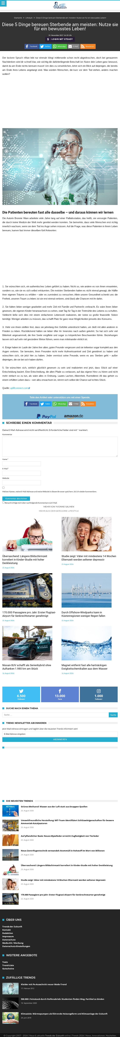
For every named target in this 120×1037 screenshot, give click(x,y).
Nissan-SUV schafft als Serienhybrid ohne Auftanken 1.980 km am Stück (26, 667)
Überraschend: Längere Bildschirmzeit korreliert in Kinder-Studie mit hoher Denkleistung (24, 560)
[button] (32, 46)
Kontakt (6, 929)
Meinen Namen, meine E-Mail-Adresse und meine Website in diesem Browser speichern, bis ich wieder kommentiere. (49, 491)
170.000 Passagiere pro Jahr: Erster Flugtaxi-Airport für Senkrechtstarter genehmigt (29, 614)
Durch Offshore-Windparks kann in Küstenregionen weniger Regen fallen (83, 614)
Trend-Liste (8, 965)
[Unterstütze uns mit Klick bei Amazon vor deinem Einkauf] (73, 415)
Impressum (8, 936)
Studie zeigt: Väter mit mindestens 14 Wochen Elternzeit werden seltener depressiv (89, 558)
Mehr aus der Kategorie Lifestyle (59, 511)
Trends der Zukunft (12, 926)
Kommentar (7, 434)
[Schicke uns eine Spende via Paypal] (46, 415)
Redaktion (7, 933)
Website (5, 478)
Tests (5, 962)
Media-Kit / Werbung (12, 943)
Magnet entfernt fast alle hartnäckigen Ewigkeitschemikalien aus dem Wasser (85, 667)
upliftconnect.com (19, 388)
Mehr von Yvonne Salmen (58, 506)
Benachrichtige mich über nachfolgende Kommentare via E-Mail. (31, 503)
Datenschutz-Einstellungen (16, 946)
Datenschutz (8, 939)
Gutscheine (8, 968)
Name (5, 459)
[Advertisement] (60, 102)
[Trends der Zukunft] (60, 5)
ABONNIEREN (60, 739)
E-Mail (5, 468)
